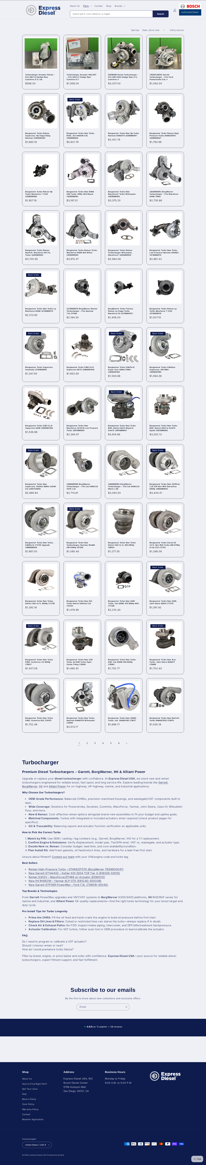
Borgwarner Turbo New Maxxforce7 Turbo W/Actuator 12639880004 (122, 194)
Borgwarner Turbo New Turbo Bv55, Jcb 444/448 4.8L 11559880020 (80, 135)
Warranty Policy (30, 1109)
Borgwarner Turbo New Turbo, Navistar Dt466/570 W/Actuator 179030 (81, 720)
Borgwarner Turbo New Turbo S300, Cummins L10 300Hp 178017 (39, 662)
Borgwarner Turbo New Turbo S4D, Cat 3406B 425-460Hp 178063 (122, 662)
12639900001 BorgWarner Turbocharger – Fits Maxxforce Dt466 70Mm (164, 194)
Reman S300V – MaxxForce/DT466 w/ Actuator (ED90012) (67, 877)
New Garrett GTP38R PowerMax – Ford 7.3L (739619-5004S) (68, 884)
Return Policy (29, 1099)
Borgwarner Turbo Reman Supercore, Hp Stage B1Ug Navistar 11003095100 (37, 135)
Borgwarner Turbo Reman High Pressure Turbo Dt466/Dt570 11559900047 (164, 135)
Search (160, 14)
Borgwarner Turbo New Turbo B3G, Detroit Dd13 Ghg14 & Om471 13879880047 (122, 428)
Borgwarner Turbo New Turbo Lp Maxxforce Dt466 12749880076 (40, 310)
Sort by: (135, 30)
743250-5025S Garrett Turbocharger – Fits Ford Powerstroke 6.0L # (161, 77)
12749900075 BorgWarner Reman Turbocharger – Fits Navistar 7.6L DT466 (82, 311)
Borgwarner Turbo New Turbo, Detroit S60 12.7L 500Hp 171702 (40, 602)
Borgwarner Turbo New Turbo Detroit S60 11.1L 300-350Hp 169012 (122, 545)
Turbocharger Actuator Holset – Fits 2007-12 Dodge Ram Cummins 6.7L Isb (40, 77)
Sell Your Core (30, 1089)
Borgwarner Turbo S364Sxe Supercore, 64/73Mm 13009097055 (162, 369)
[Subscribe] (126, 1007)
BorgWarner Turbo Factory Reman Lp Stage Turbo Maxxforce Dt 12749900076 (120, 311)
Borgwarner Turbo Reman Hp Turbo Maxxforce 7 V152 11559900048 (39, 194)
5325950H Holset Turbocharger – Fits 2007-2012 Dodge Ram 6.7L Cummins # (123, 77)
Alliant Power (57, 786)
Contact (26, 1114)
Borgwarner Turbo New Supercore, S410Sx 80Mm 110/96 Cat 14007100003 (40, 486)
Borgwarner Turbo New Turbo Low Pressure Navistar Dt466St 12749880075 (164, 252)
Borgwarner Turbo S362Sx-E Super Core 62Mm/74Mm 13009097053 (121, 369)
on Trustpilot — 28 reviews (103, 1026)
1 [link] (79, 743)
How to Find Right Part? (34, 1084)
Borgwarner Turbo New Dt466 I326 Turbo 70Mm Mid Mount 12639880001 (80, 194)
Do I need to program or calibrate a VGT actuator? (54, 941)
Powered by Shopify (55, 1155)
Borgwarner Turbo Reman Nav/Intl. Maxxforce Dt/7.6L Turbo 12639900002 (38, 252)
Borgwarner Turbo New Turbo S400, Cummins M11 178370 (39, 719)
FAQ (24, 1094)
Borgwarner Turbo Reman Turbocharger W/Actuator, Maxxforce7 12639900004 (120, 252)
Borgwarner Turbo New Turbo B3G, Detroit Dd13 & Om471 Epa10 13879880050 (163, 428)
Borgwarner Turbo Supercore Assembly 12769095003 (39, 368)
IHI (41, 786)
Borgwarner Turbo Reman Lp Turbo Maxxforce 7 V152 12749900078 (163, 311)
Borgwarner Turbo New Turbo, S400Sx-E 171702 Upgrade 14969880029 (39, 545)
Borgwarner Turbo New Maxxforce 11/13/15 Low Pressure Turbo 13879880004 (82, 428)
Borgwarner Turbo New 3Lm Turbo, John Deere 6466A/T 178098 (163, 662)
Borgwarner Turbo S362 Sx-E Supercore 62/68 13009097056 (39, 427)
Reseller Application (33, 1119)
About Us (27, 1079)
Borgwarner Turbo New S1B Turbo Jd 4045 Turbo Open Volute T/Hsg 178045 (79, 662)
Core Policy (28, 1104)
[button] (87, 6)
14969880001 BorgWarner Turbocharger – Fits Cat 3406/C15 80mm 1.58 (123, 486)
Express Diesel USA (38, 1155)
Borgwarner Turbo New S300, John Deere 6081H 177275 (163, 602)
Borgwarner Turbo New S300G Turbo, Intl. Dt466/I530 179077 (122, 719)
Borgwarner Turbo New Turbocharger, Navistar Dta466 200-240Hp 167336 (81, 545)
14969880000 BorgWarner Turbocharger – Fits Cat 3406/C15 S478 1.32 (82, 486)
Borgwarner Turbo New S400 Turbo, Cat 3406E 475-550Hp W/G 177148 (123, 603)
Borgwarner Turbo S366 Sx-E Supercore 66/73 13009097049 (80, 368)
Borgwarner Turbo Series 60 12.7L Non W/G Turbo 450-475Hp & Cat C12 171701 (165, 545)
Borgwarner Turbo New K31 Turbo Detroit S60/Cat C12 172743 (79, 603)
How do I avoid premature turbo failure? (48, 949)
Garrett (163, 782)
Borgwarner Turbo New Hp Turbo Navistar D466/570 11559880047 (123, 134)
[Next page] (127, 743)
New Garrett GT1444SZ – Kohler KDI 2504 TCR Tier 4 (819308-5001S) (74, 873)
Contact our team (63, 856)
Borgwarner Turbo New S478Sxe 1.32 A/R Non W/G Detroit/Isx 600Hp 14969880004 (165, 486)
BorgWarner (29, 786)
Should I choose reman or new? (42, 945)
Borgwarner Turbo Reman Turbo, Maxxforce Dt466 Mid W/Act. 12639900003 (82, 252)
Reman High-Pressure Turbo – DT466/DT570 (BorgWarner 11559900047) (76, 869)
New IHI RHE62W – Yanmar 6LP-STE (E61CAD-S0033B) (65, 881)
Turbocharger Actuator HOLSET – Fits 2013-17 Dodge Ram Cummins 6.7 (81, 77)
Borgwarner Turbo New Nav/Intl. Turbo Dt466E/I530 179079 (165, 719)
